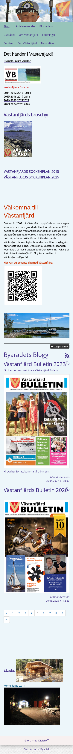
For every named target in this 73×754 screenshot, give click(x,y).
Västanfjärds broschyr (26, 114)
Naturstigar (48, 43)
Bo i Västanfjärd (27, 43)
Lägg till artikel (60, 346)
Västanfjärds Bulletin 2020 (36, 489)
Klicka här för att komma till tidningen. (27, 471)
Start (7, 26)
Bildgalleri (9, 670)
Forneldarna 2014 (14, 685)
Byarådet (9, 35)
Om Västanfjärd (28, 35)
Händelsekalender (24, 26)
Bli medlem (46, 26)
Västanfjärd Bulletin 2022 (35, 363)
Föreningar (48, 35)
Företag (8, 43)
